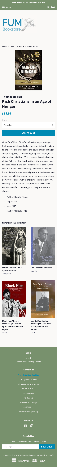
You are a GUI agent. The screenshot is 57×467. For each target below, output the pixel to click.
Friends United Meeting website (28, 362)
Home (4, 46)
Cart (52, 7)
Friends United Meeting (27, 455)
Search (28, 358)
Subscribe (47, 447)
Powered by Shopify (45, 455)
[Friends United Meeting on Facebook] (25, 426)
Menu (8, 7)
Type (4, 120)
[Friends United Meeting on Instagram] (31, 426)
